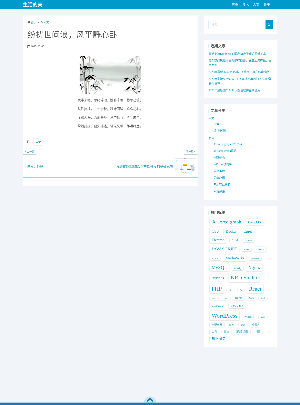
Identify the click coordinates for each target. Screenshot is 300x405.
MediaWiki (234, 258)
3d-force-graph (226, 221)
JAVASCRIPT (224, 249)
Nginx (254, 267)
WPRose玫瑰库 (222, 164)
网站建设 (219, 191)
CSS (215, 231)
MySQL (219, 267)
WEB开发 (219, 157)
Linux (260, 249)
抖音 (258, 331)
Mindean (255, 259)
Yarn (263, 317)
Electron (218, 240)
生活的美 (32, 4)
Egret (247, 231)
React (255, 289)
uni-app (218, 305)
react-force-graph (220, 298)
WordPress (224, 315)
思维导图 (242, 331)
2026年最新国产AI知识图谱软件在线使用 (234, 90)
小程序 (256, 324)
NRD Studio (244, 278)
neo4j (237, 268)
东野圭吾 (217, 324)
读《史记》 (220, 130)
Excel (235, 240)
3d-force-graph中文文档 (227, 144)
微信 (226, 331)
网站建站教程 (222, 184)
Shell (263, 298)
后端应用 (219, 177)
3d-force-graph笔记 (225, 150)
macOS (215, 259)
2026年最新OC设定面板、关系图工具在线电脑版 (239, 72)
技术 (245, 4)
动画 (231, 325)
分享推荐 (219, 171)
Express (248, 240)
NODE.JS (218, 278)
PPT (231, 290)
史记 (243, 325)
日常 (216, 124)
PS (241, 290)
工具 (214, 331)
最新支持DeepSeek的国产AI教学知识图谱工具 (237, 53)
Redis (238, 297)
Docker (231, 231)
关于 (266, 4)
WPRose (249, 316)
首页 (235, 4)
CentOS (254, 222)
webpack (237, 305)
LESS (246, 250)
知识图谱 (219, 339)
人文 (256, 4)
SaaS (251, 298)
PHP (217, 289)
